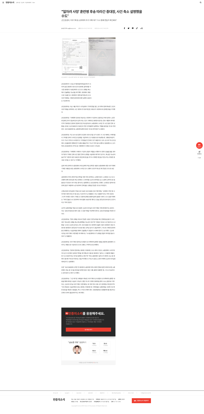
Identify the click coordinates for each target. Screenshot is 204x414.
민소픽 (22, 2)
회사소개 (55, 393)
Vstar (33, 2)
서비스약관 (131, 393)
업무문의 (90, 393)
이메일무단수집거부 (146, 393)
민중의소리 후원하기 (143, 401)
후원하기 (102, 393)
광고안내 (78, 393)
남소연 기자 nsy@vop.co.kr (68, 28)
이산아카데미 (28, 2)
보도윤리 (67, 393)
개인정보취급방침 (116, 393)
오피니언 (18, 2)
